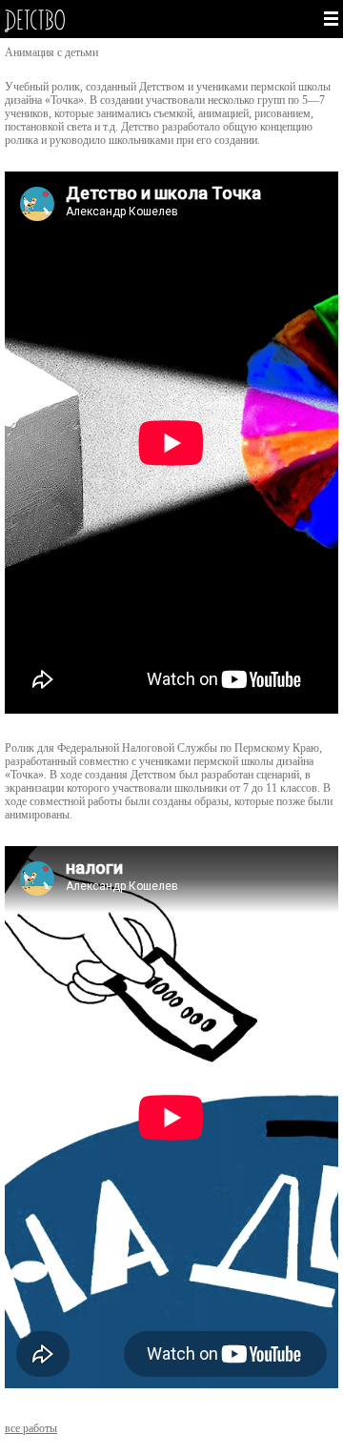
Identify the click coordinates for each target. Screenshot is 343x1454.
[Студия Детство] (86, 21)
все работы (31, 1428)
